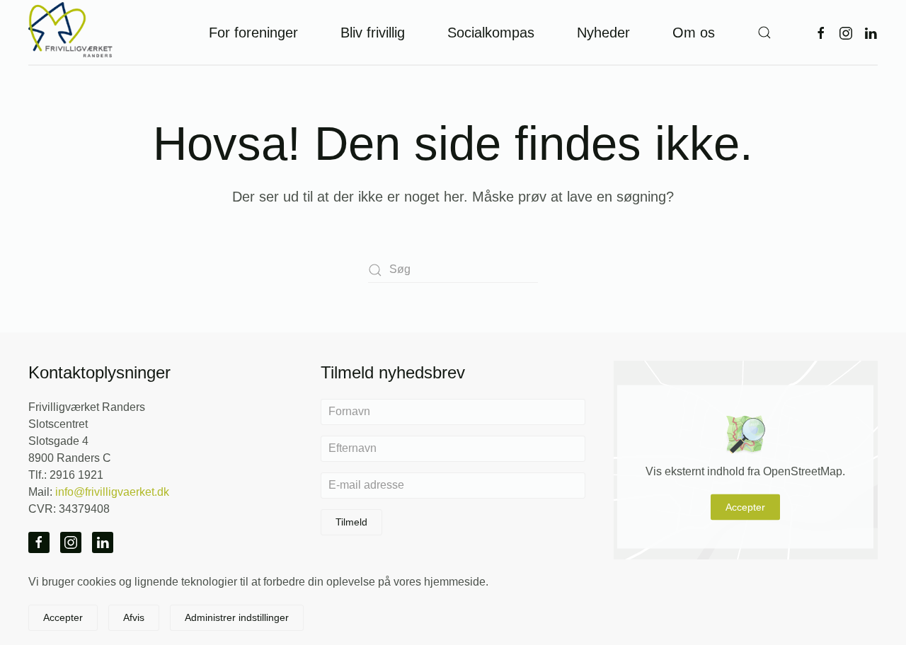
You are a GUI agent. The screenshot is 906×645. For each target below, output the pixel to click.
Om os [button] (693, 32)
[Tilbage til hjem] (70, 32)
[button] (764, 32)
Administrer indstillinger (237, 617)
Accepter (745, 507)
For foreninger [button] (253, 32)
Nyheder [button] (603, 32)
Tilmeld (351, 522)
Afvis (133, 617)
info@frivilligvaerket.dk (112, 492)
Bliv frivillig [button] (372, 32)
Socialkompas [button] (490, 32)
